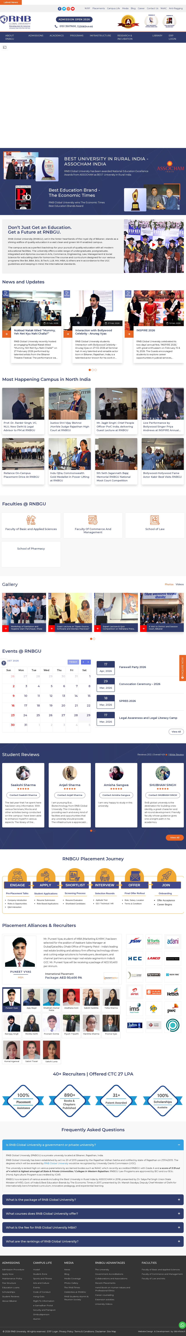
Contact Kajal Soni (163, 795)
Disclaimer (100, 1331)
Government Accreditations (109, 1274)
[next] (88, 662)
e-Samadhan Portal (43, 1305)
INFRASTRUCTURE (100, 35)
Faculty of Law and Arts (153, 1278)
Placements (98, 8)
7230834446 (85, 26)
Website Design (145, 1331)
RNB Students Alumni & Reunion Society (76, 1298)
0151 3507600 (68, 26)
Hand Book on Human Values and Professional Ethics (112, 1289)
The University (102, 1269)
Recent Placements (105, 1283)
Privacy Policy (66, 1331)
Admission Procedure (13, 1269)
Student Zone (40, 1274)
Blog (133, 8)
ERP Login (172, 37)
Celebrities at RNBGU (75, 1292)
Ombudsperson (41, 1314)
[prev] (83, 662)
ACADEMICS (57, 35)
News (67, 1269)
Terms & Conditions (84, 1331)
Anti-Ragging (176, 8)
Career (141, 8)
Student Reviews (10, 1296)
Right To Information (43, 1301)
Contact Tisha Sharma (116, 795)
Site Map (111, 1331)
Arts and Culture (41, 1283)
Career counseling (104, 1295)
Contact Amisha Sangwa (23, 795)
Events (36, 1287)
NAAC (164, 8)
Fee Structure (9, 1283)
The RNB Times (72, 1287)
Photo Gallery (71, 1283)
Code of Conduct (42, 1292)
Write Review (176, 754)
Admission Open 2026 (74, 19)
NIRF (87, 8)
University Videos (103, 1304)
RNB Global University (56, 1163)
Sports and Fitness (42, 1278)
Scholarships (8, 1292)
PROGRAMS (76, 35)
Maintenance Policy (12, 1278)
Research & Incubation (125, 37)
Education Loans (10, 1287)
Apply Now (8, 1274)
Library (157, 35)
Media (125, 8)
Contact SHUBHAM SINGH (70, 795)
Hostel (36, 1269)
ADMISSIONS (35, 35)
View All (176, 731)
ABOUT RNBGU (9, 37)
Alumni (36, 1319)
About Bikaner (9, 1301)
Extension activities (104, 1299)
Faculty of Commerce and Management (162, 1274)
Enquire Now (182, 666)
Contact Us (152, 8)
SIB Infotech (179, 1331)
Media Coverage (72, 1278)
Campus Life (113, 8)
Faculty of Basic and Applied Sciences (161, 1269)
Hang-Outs (38, 1296)
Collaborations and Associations (111, 1278)
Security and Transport (44, 1310)
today (73, 662)
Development (163, 1331)
